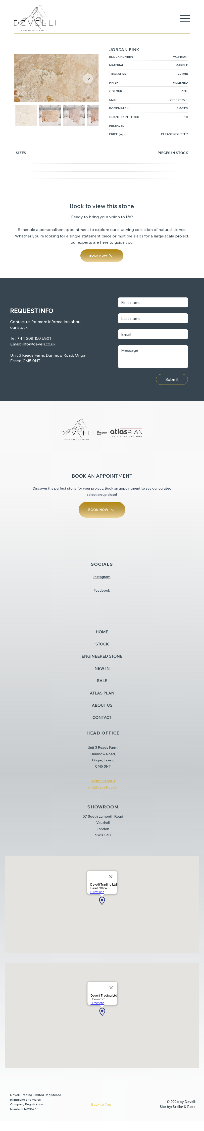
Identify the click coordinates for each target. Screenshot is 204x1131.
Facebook (102, 590)
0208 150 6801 (103, 781)
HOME (102, 631)
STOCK (102, 643)
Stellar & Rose (184, 1106)
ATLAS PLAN (102, 692)
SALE (102, 680)
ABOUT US (102, 705)
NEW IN (102, 668)
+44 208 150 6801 (34, 338)
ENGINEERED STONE (102, 656)
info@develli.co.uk (38, 343)
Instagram (101, 576)
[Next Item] (88, 78)
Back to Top (101, 1104)
